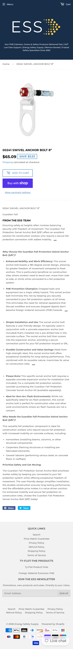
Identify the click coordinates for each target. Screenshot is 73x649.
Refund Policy (36, 546)
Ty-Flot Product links (36, 567)
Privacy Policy (36, 542)
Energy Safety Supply (26, 624)
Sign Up (64, 593)
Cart (67, 4)
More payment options (18, 192)
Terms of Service (36, 555)
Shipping (8, 162)
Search (36, 534)
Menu (10, 4)
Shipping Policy (36, 551)
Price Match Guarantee (36, 538)
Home (6, 64)
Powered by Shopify (53, 624)
